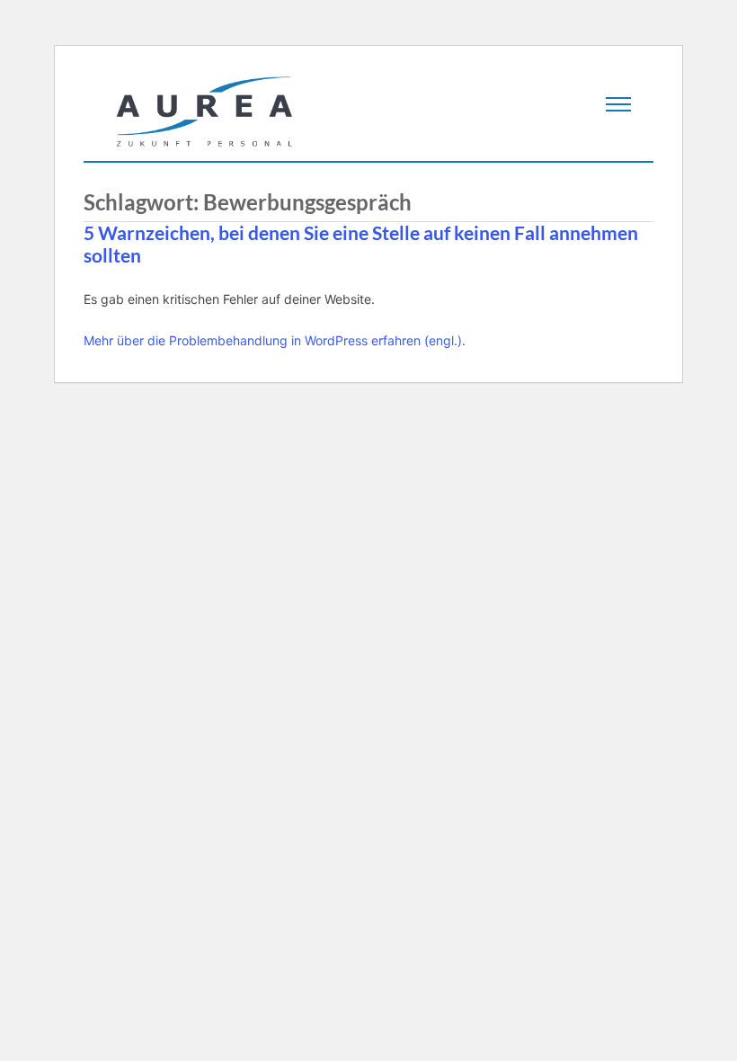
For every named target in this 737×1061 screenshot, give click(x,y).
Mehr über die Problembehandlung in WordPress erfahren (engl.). (275, 340)
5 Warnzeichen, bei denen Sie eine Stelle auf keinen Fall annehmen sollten (361, 244)
